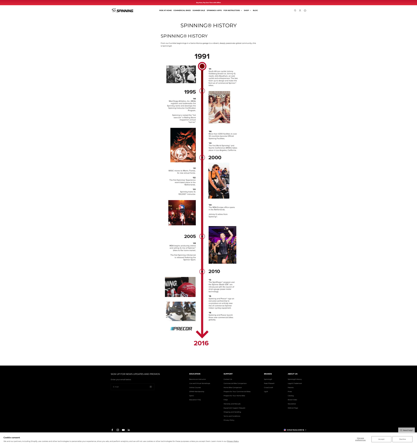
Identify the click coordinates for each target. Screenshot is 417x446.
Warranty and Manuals (232, 404)
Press (290, 392)
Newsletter (292, 404)
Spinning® (268, 379)
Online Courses (195, 387)
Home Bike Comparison (233, 387)
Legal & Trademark (295, 383)
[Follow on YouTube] (123, 429)
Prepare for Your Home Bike (234, 396)
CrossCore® (268, 387)
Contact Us (228, 379)
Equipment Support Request (234, 408)
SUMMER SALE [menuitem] (199, 10)
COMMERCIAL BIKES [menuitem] (182, 10)
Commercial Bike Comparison (235, 383)
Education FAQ (195, 400)
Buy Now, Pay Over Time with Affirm (208, 2)
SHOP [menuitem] (246, 10)
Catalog (291, 396)
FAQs (226, 400)
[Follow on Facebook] (112, 429)
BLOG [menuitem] (255, 10)
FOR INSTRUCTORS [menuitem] (231, 10)
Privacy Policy (233, 441)
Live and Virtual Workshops (199, 383)
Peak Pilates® (269, 383)
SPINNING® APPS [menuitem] (214, 10)
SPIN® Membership (196, 392)
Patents (291, 387)
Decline (402, 439)
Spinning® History (295, 379)
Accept (381, 439)
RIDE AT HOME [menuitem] (165, 10)
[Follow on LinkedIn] (128, 429)
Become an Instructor (197, 379)
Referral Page (293, 408)
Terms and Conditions (232, 416)
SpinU (191, 396)
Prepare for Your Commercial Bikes (237, 392)
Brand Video (292, 400)
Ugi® (266, 392)
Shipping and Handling (232, 412)
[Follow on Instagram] (117, 429)
